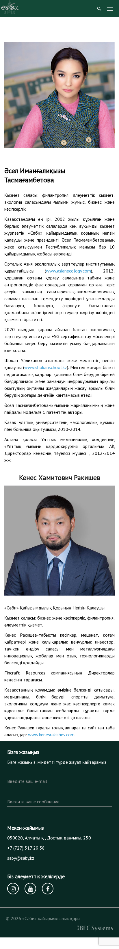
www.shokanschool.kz (45, 367)
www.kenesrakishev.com (51, 734)
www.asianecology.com (68, 271)
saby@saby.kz (20, 858)
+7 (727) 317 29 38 (26, 848)
